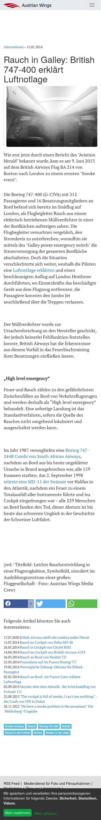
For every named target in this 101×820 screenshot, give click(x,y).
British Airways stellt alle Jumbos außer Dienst (54, 637)
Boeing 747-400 (48, 726)
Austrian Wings (36, 5)
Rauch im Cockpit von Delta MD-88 (46, 642)
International (14, 47)
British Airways (14, 726)
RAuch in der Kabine (17, 732)
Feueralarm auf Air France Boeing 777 (48, 662)
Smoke (38, 732)
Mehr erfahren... (47, 813)
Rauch (32, 726)
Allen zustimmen (17, 812)
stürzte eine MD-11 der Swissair (35, 482)
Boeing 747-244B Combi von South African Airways (46, 453)
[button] (19, 603)
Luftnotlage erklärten (34, 270)
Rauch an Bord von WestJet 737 (43, 657)
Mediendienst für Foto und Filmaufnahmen (57, 783)
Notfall (66, 726)
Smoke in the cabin (57, 732)
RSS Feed (12, 783)
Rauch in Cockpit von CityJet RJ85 (45, 647)
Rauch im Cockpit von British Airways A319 (52, 652)
